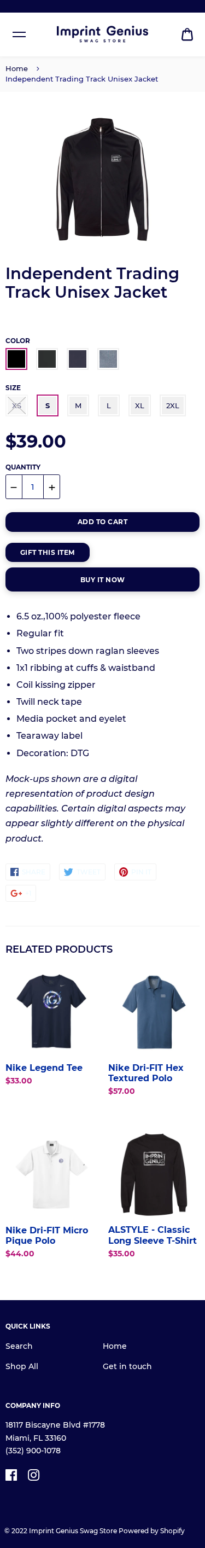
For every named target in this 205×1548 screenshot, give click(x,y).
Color (17, 341)
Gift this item (47, 552)
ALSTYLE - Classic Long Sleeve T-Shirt (152, 1235)
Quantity (22, 467)
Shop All (21, 1366)
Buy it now (102, 580)
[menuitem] (187, 35)
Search (19, 1346)
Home (16, 68)
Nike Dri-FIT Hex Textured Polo (146, 1073)
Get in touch (127, 1366)
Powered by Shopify (152, 1531)
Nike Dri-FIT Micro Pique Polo (46, 1235)
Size (13, 388)
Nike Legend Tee (44, 1068)
